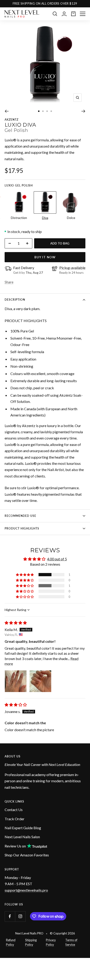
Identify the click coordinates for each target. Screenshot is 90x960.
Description (15, 299)
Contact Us (14, 809)
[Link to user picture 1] (16, 681)
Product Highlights (22, 528)
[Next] (83, 111)
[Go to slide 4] (51, 111)
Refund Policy (10, 942)
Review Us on (15, 846)
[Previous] (7, 111)
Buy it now (45, 257)
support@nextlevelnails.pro (26, 890)
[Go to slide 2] (43, 111)
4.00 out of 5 (57, 559)
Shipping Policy (31, 942)
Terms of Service (71, 942)
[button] (25, 574)
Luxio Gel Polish (19, 185)
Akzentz (11, 119)
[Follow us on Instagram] (20, 916)
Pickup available (72, 268)
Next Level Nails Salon (22, 837)
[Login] (64, 14)
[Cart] (73, 14)
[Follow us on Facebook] (10, 916)
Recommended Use (20, 516)
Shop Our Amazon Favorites (27, 855)
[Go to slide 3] (47, 111)
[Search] (55, 14)
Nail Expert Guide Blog (23, 828)
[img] (16, 622)
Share (9, 282)
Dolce (71, 218)
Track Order (14, 819)
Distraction (19, 218)
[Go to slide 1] (38, 111)
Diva (45, 218)
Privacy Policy (51, 942)
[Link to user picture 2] (40, 681)
